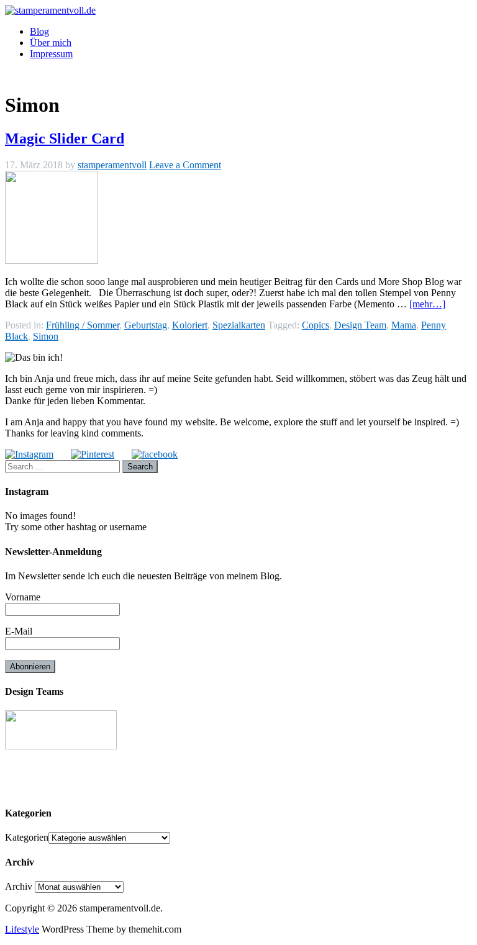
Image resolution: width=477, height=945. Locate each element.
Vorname (22, 597)
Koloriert (189, 325)
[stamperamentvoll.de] (50, 10)
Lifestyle (22, 929)
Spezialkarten (238, 325)
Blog (39, 31)
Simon (45, 336)
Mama (403, 325)
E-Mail (18, 631)
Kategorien (26, 837)
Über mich (50, 42)
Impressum (51, 53)
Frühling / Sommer (82, 325)
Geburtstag (145, 325)
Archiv (18, 886)
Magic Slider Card (64, 138)
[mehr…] (427, 304)
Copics (315, 325)
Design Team (360, 325)
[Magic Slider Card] (51, 260)
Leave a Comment (185, 165)
